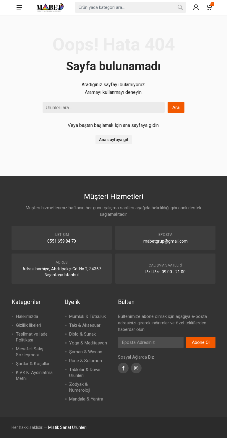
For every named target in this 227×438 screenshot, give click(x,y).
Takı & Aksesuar (84, 325)
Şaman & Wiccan (85, 351)
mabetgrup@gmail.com (165, 241)
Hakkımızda (27, 316)
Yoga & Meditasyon (88, 343)
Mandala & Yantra (86, 399)
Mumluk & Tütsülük (87, 316)
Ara (176, 107)
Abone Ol (201, 342)
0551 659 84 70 (61, 241)
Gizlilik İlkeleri (28, 325)
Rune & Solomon (85, 360)
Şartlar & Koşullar (33, 363)
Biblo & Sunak (82, 334)
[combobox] (130, 7)
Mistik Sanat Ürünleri (67, 427)
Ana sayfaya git (113, 139)
